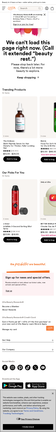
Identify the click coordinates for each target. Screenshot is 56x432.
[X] (44, 15)
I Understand (28, 427)
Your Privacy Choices (30, 419)
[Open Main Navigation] (3, 8)
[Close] (53, 393)
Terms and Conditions (33, 411)
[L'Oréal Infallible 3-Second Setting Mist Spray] (19, 207)
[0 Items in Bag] (52, 8)
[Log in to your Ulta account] (46, 8)
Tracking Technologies (13, 413)
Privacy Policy (32, 408)
